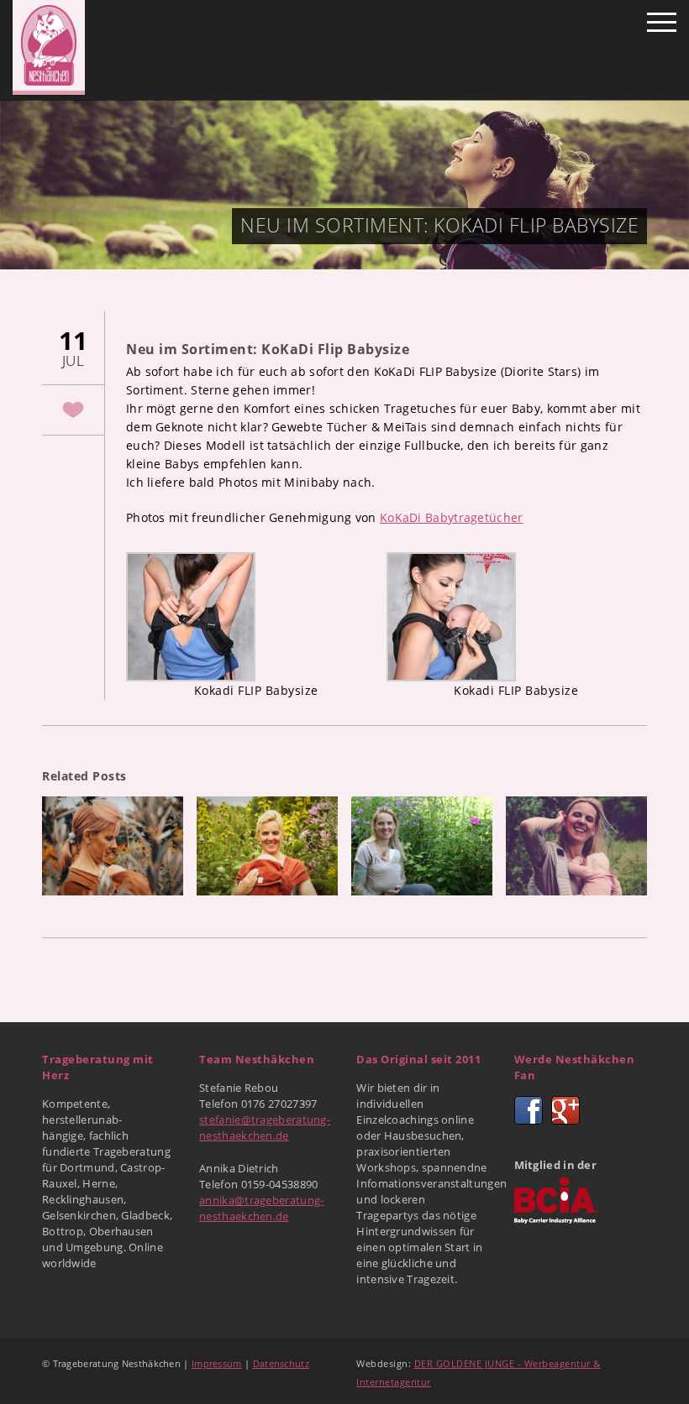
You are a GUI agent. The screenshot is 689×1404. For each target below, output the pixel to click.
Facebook (528, 1110)
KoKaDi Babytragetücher (451, 517)
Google (565, 1110)
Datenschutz (281, 1363)
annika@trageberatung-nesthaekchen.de (261, 1208)
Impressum (217, 1363)
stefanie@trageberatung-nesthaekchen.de (264, 1127)
